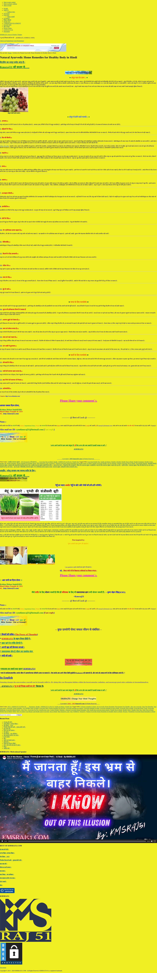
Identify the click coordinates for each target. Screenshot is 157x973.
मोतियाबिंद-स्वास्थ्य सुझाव (26, 467)
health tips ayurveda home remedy (100, 710)
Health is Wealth (116, 462)
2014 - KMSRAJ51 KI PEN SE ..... (18, 706)
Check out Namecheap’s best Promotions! (12, 41)
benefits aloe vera (44, 710)
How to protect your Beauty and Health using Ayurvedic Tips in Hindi (37, 711)
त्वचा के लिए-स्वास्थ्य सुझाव (103, 465)
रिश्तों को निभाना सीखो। (10, 743)
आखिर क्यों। (7, 748)
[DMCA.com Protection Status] (11, 964)
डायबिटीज (93, 465)
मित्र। (5, 746)
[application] (78, 799)
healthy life (3, 463)
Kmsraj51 (52, 463)
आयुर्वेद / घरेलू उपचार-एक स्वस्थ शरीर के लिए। (18, 470)
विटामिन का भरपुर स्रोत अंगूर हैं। (12, 62)
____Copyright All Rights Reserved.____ (78, 703)
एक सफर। (6, 732)
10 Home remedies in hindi (88, 706)
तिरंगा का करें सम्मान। (9, 730)
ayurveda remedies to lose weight (109, 708)
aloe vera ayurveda (136, 706)
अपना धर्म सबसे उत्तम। (9, 740)
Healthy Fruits (149, 462)
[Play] (2, 841)
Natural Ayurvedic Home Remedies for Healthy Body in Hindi (74, 463)
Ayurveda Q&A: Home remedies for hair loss (52, 708)
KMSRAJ (76, 711)
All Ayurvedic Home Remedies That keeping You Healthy (113, 706)
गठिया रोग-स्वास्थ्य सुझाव (82, 465)
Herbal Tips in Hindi (6, 711)
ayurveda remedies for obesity (74, 708)
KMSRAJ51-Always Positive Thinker (11, 34)
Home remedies (11, 463)
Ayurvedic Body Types (140, 708)
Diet (88, 710)
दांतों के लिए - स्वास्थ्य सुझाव (129, 465)
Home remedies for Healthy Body (26, 463)
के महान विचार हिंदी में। (16, 639)
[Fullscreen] (155, 841)
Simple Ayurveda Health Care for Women (104, 463)
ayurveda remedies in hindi (91, 708)
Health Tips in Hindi (127, 462)
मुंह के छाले (17, 467)
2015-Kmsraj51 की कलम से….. (30, 462)
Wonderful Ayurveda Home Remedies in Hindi (141, 711)
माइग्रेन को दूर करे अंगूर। (6, 467)
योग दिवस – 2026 (8, 725)
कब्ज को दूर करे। (58, 465)
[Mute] (152, 841)
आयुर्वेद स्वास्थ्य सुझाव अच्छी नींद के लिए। (42, 465)
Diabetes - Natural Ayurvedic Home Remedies (73, 710)
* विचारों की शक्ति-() (19, 634)
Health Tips (75, 462)
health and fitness (106, 462)
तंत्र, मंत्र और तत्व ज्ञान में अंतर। (12, 745)
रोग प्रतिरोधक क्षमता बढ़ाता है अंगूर (43, 467)
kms (71, 711)
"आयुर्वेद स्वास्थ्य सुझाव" (14, 462)
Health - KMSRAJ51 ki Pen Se (63, 462)
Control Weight (54, 710)
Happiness (32, 706)
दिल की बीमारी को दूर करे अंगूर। (145, 465)
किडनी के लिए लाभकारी (69, 465)
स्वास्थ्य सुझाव (56, 467)
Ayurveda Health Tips (93, 462)
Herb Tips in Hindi (148, 710)
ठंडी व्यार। (6, 742)
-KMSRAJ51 (78, 449)
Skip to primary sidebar (10, 4)
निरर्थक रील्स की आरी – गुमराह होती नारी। (15, 727)
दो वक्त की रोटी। (8, 722)
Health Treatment (139, 462)
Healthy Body (127, 710)
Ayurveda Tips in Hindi (46, 462)
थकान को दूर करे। (116, 465)
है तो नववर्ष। (7, 737)
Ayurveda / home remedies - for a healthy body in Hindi (23, 708)
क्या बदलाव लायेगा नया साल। (11, 735)
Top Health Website (141, 463)
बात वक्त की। (7, 728)
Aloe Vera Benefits (147, 706)
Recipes (125, 711)
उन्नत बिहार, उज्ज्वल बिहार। (11, 724)
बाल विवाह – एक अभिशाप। (11, 733)
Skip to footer (7, 5)
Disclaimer (3, 967)
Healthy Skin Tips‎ (136, 710)
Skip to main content (9, 2)
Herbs (14, 711)
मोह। (5, 738)
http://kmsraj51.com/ (43, 463)
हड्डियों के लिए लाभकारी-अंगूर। (69, 467)
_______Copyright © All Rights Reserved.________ (78, 459)
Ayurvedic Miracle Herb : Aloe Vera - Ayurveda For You (22, 710)
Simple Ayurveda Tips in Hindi (126, 463)
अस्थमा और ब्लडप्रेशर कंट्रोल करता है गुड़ (19, 465)
